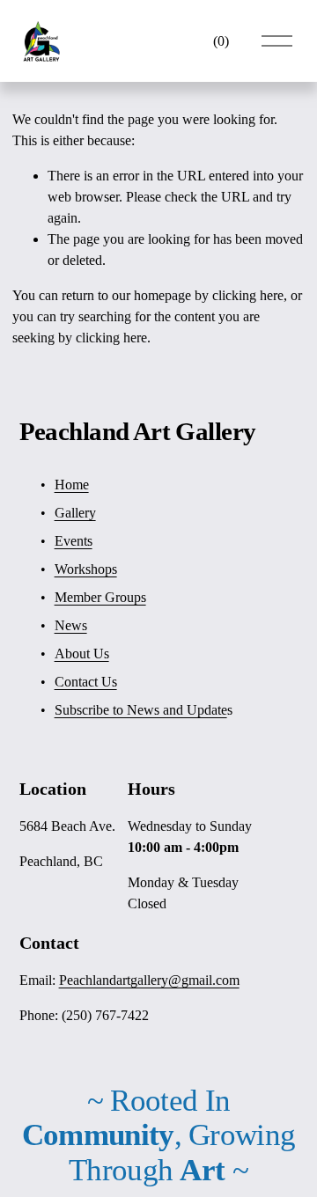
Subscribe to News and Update (141, 709)
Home (72, 484)
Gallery (75, 512)
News (71, 625)
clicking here (248, 295)
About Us (82, 653)
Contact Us (86, 681)
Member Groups (100, 597)
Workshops (86, 569)
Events (73, 540)
